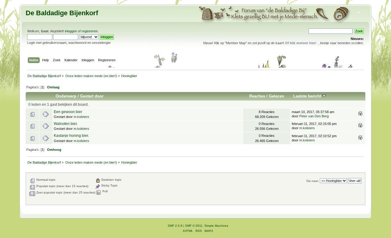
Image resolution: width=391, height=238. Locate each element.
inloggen (71, 31)
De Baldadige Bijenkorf (62, 13)
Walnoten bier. (66, 124)
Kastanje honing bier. (71, 135)
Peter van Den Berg (314, 116)
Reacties (257, 96)
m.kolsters (81, 117)
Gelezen (276, 96)
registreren (90, 31)
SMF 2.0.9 (175, 225)
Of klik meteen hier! (300, 43)
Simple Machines (216, 225)
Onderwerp (66, 96)
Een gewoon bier (68, 112)
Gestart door (92, 96)
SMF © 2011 (194, 225)
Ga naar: (312, 181)
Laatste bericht (307, 96)
